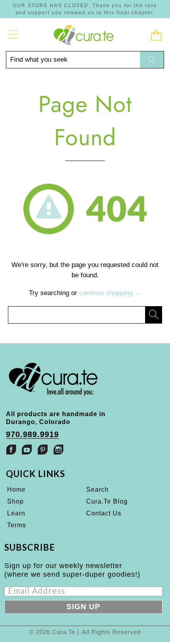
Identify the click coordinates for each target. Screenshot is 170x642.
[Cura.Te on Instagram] (58, 450)
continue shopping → (110, 293)
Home (16, 489)
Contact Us (103, 513)
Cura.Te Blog (107, 501)
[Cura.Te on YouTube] (27, 450)
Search (97, 489)
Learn (16, 513)
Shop (15, 501)
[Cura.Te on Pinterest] (43, 450)
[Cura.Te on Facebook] (11, 450)
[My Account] (13, 34)
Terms (16, 525)
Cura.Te (63, 632)
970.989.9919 (32, 434)
